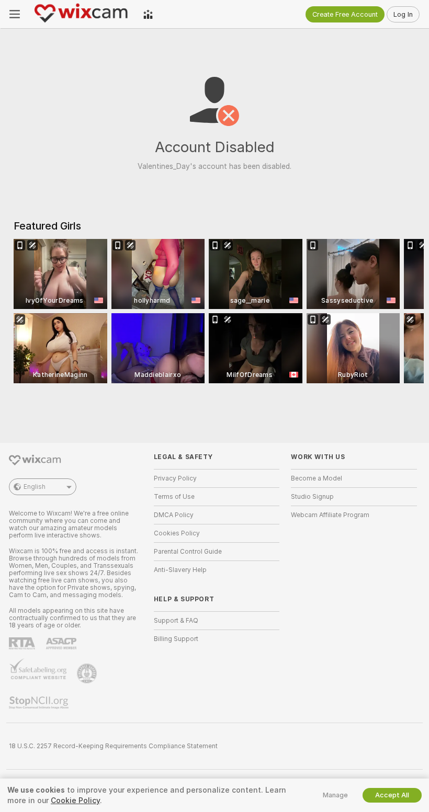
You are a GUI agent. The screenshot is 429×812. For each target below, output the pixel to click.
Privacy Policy (175, 478)
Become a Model (316, 478)
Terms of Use (174, 496)
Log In (403, 14)
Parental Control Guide (188, 551)
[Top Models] (148, 14)
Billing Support (176, 639)
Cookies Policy (177, 533)
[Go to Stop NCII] (40, 702)
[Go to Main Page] (81, 14)
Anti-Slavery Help (180, 570)
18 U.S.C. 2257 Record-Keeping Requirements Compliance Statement (113, 746)
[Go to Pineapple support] (88, 673)
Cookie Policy (75, 800)
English (35, 486)
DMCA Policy (174, 515)
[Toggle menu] (14, 14)
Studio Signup (312, 496)
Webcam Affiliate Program (330, 515)
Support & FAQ (176, 620)
